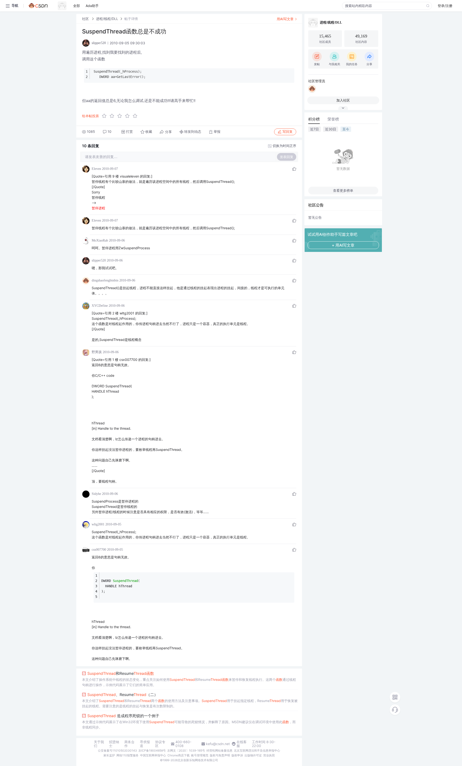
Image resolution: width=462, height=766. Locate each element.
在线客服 (242, 744)
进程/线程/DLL (107, 19)
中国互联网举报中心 (153, 755)
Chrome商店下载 (178, 755)
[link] (86, 19)
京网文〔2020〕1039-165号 (186, 750)
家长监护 (109, 755)
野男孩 (97, 352)
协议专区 (160, 744)
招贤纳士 (114, 744)
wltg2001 (98, 524)
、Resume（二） (122, 694)
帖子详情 (131, 19)
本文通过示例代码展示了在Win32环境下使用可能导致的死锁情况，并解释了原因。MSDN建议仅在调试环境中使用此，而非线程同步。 (189, 724)
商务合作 (129, 744)
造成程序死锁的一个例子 (123, 715)
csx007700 (99, 549)
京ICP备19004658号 (152, 750)
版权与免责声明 (220, 755)
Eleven (96, 169)
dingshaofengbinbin (105, 280)
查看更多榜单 (343, 190)
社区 (86, 19)
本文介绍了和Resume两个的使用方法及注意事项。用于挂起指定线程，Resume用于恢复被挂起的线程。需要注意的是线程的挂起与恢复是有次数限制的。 (190, 703)
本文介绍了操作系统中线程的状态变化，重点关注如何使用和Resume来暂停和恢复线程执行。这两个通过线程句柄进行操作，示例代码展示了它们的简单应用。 (189, 682)
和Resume (120, 673)
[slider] (121, 116)
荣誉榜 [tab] (333, 119)
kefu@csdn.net (218, 744)
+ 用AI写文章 (343, 245)
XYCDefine (100, 305)
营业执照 (269, 755)
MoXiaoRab (100, 240)
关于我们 (99, 744)
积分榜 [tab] (314, 119)
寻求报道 (145, 744)
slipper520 (99, 260)
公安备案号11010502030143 (117, 750)
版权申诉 (237, 755)
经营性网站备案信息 (219, 750)
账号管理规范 (199, 755)
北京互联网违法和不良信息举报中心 (257, 750)
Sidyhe (96, 494)
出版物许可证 (253, 755)
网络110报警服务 (127, 755)
